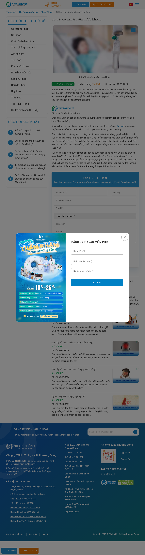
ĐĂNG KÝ (97, 283)
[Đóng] (124, 237)
